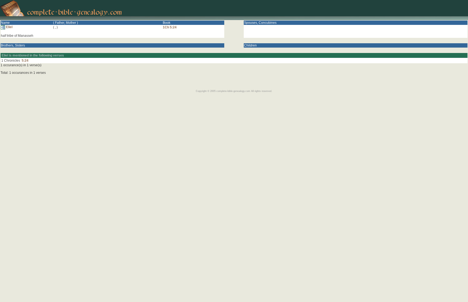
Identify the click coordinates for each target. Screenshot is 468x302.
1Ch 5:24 (170, 27)
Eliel (8, 27)
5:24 (25, 60)
